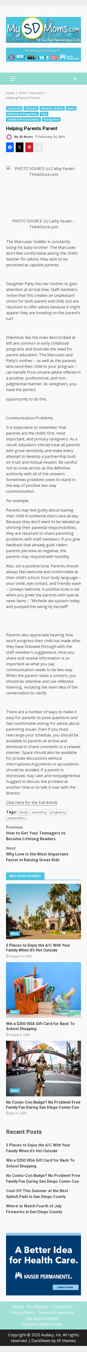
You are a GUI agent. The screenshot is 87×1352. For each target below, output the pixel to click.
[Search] (75, 78)
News (71, 108)
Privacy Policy (23, 1312)
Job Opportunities (42, 1318)
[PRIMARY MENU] (12, 79)
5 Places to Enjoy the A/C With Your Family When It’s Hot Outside (43, 911)
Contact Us (62, 1306)
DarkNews (41, 1340)
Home (18, 1306)
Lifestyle (31, 108)
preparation (16, 818)
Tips (44, 114)
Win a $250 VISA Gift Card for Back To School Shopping (43, 990)
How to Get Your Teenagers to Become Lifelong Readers (35, 833)
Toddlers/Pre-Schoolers (23, 119)
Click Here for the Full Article (31, 802)
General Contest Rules (42, 1324)
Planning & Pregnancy (22, 114)
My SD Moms (23, 137)
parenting (39, 812)
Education (14, 108)
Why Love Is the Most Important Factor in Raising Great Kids (37, 854)
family (23, 812)
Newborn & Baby (52, 108)
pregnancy (58, 812)
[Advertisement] (43, 54)
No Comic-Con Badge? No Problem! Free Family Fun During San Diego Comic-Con (43, 1068)
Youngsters (51, 119)
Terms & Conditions (56, 1312)
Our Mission (38, 1306)
